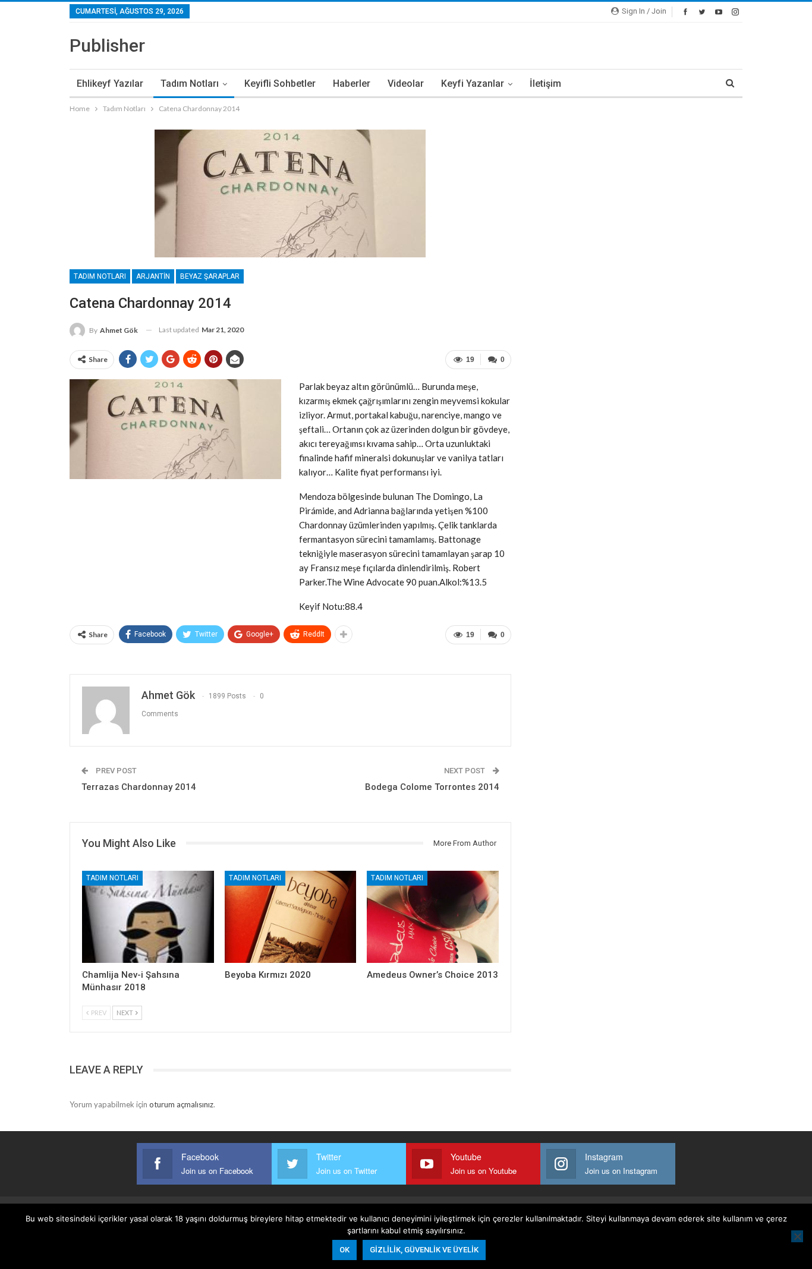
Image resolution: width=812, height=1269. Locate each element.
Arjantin (153, 276)
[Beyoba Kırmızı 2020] (291, 917)
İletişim (545, 83)
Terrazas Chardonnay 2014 (138, 787)
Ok (344, 1249)
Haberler (351, 83)
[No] (797, 1236)
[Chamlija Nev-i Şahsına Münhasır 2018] (148, 917)
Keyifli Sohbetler (280, 83)
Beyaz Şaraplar (210, 276)
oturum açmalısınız (181, 1104)
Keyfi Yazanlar (472, 83)
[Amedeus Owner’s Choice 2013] (433, 917)
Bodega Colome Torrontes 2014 (432, 787)
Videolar (406, 83)
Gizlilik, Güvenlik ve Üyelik (424, 1249)
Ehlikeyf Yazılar (110, 83)
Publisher (107, 45)
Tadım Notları (189, 83)
